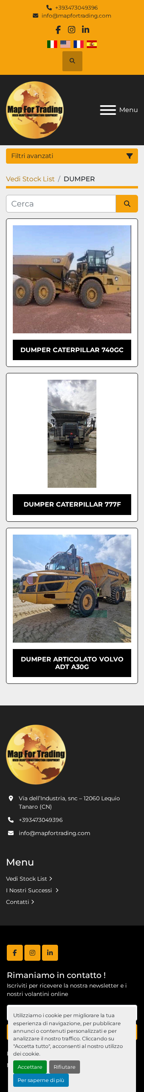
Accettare (30, 1067)
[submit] (127, 203)
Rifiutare (65, 1067)
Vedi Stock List (26, 878)
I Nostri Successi (30, 890)
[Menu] (108, 110)
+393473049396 (76, 7)
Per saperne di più (41, 1080)
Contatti (17, 902)
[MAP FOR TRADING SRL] (36, 754)
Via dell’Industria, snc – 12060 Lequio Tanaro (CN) (69, 802)
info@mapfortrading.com (76, 15)
